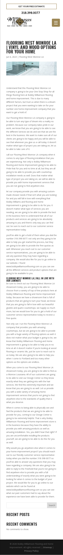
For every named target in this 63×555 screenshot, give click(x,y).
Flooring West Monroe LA (31, 56)
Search (52, 505)
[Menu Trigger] (56, 23)
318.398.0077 (30, 12)
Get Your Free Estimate (31, 6)
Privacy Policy (31, 550)
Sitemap (47, 547)
